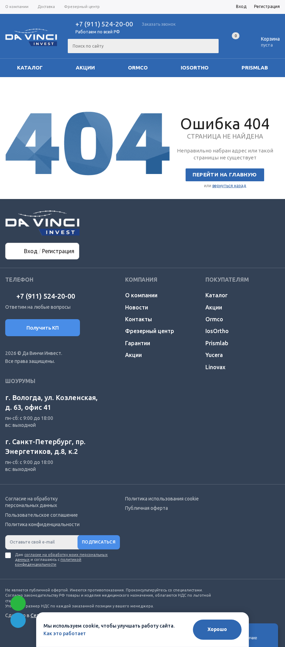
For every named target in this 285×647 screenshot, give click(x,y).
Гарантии (137, 343)
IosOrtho (195, 67)
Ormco (138, 67)
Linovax (215, 367)
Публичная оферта (146, 508)
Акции (85, 67)
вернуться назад (229, 185)
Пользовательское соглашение (41, 515)
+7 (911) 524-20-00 (104, 24)
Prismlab (255, 67)
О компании (141, 295)
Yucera (214, 355)
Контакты (138, 319)
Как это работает (64, 633)
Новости (136, 307)
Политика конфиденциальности (42, 524)
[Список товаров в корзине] (265, 44)
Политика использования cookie (162, 498)
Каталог (30, 67)
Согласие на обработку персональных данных (31, 502)
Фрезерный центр (149, 331)
